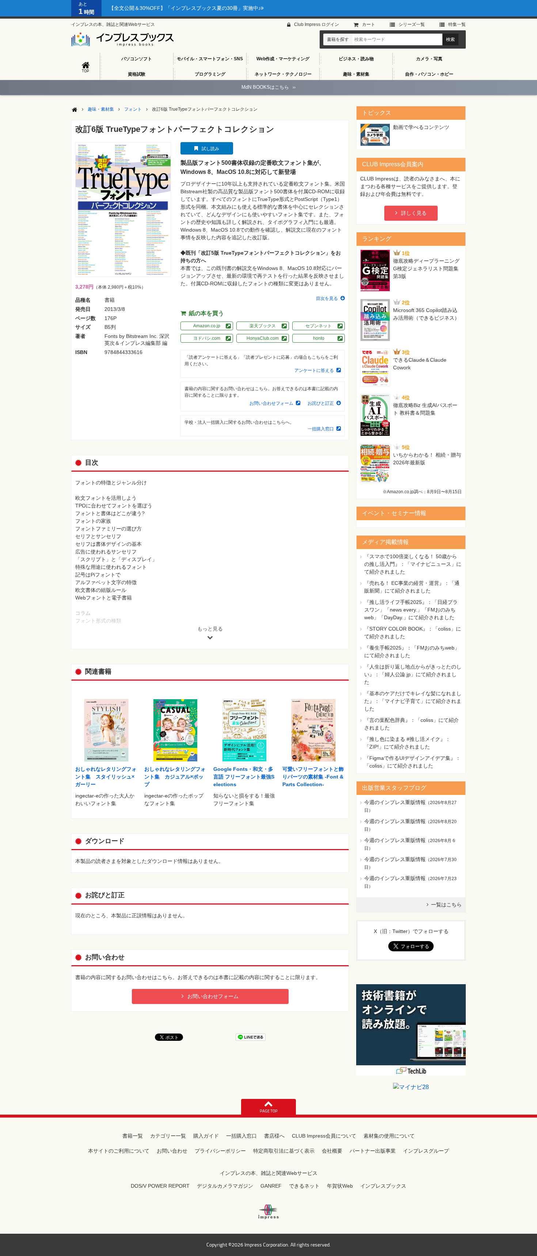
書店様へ (274, 1136)
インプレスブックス (383, 1186)
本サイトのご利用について (118, 1151)
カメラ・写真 (429, 58)
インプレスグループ (426, 1151)
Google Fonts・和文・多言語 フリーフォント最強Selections (243, 776)
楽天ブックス (263, 325)
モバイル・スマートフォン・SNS (210, 58)
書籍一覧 (132, 1136)
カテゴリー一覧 (168, 1136)
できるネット (304, 1186)
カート (368, 24)
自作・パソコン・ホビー (429, 74)
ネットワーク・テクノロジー (283, 74)
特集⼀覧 (457, 24)
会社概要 (332, 1151)
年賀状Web (340, 1186)
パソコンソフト (136, 58)
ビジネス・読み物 (356, 58)
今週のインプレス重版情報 (395, 802)
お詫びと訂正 (321, 403)
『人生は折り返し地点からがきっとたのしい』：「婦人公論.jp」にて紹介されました (412, 674)
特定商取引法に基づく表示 (284, 1151)
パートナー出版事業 (373, 1151)
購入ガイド (206, 1136)
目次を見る (327, 298)
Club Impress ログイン (316, 24)
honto (318, 338)
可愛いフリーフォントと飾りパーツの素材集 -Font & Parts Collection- (313, 776)
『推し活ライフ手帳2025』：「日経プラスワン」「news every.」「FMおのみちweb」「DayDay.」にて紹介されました (411, 609)
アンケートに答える (314, 370)
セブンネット (318, 325)
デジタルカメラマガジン (225, 1186)
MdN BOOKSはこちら (268, 87)
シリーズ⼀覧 (412, 24)
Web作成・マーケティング (282, 58)
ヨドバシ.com (206, 338)
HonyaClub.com (263, 338)
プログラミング (210, 74)
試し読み (210, 148)
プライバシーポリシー (220, 1151)
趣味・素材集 (356, 74)
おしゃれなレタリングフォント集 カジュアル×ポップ (175, 776)
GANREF (271, 1186)
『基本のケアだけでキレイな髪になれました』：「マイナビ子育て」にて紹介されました (412, 701)
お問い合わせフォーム (271, 403)
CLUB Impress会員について (324, 1136)
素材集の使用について (389, 1136)
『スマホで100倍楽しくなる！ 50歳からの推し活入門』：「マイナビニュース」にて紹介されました (412, 564)
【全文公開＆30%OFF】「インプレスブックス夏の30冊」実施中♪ (185, 8)
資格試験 (136, 74)
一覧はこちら (446, 904)
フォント (133, 109)
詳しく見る (414, 213)
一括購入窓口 (321, 428)
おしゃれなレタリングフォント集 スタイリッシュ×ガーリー (106, 776)
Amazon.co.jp (206, 325)
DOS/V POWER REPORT (160, 1186)
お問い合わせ (172, 1151)
